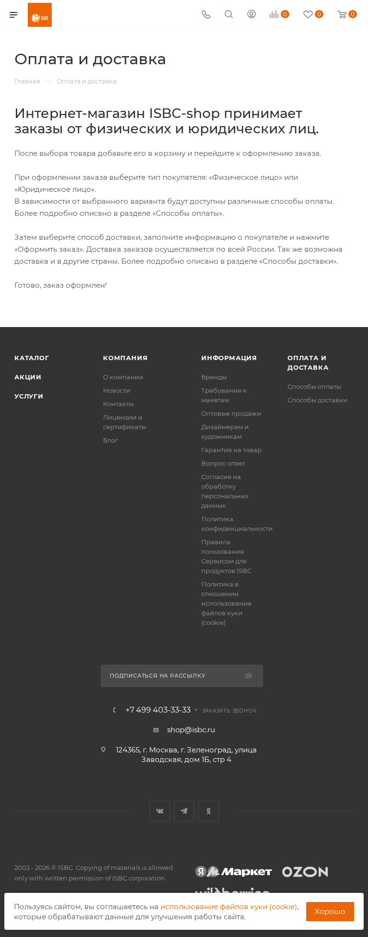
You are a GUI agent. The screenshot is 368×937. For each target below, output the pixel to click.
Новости (116, 390)
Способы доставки (317, 400)
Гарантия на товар (231, 450)
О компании (123, 377)
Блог (110, 440)
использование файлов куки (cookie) (229, 906)
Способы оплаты (314, 386)
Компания (125, 358)
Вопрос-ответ (223, 463)
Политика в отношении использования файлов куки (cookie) (226, 603)
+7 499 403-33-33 (158, 710)
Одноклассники (208, 811)
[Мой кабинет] (251, 15)
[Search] (229, 15)
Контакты (118, 404)
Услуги (29, 396)
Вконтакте (160, 811)
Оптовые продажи (231, 413)
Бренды (214, 377)
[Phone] (206, 15)
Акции (28, 377)
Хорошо (330, 911)
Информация (229, 358)
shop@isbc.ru (191, 729)
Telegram (184, 811)
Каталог (31, 358)
